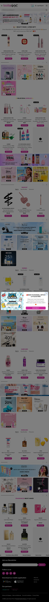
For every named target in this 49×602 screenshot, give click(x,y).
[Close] (46, 294)
